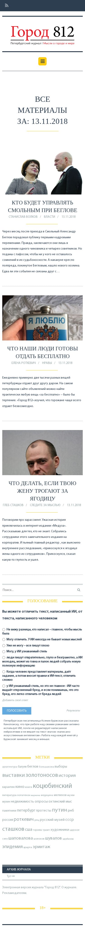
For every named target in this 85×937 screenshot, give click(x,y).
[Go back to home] (42, 32)
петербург (26, 810)
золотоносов (42, 775)
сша (28, 830)
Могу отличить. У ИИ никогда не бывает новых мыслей (44, 639)
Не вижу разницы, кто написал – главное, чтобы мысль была (42, 631)
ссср (69, 820)
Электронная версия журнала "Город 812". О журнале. (39, 887)
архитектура (9, 767)
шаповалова (20, 838)
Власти (49, 217)
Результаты (73, 710)
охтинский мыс (60, 801)
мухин (6, 801)
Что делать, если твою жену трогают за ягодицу (42, 490)
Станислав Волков (23, 217)
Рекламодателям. (14, 893)
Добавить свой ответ (15, 700)
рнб (71, 810)
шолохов (39, 839)
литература (9, 795)
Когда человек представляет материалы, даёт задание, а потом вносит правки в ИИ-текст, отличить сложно (39, 676)
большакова (46, 767)
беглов (32, 766)
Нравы (47, 363)
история (67, 775)
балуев (22, 766)
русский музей (52, 820)
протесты (43, 810)
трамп (46, 830)
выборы (61, 766)
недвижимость (22, 801)
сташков (13, 829)
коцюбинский (52, 786)
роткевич (24, 819)
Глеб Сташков (13, 505)
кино (19, 787)
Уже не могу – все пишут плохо (27, 645)
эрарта (27, 847)
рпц (36, 820)
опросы (41, 801)
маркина (35, 795)
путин (59, 810)
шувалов (53, 838)
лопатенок (23, 795)
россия (7, 820)
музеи (71, 795)
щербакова (68, 839)
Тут (9, 876)
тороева (37, 830)
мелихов (60, 795)
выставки (13, 775)
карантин (8, 787)
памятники (9, 810)
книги (28, 787)
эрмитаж (41, 847)
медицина (47, 795)
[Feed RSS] (5, 5)
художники (60, 830)
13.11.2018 (68, 217)
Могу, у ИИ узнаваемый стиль (26, 651)
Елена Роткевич (24, 363)
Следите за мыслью (45, 505)
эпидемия (12, 846)
